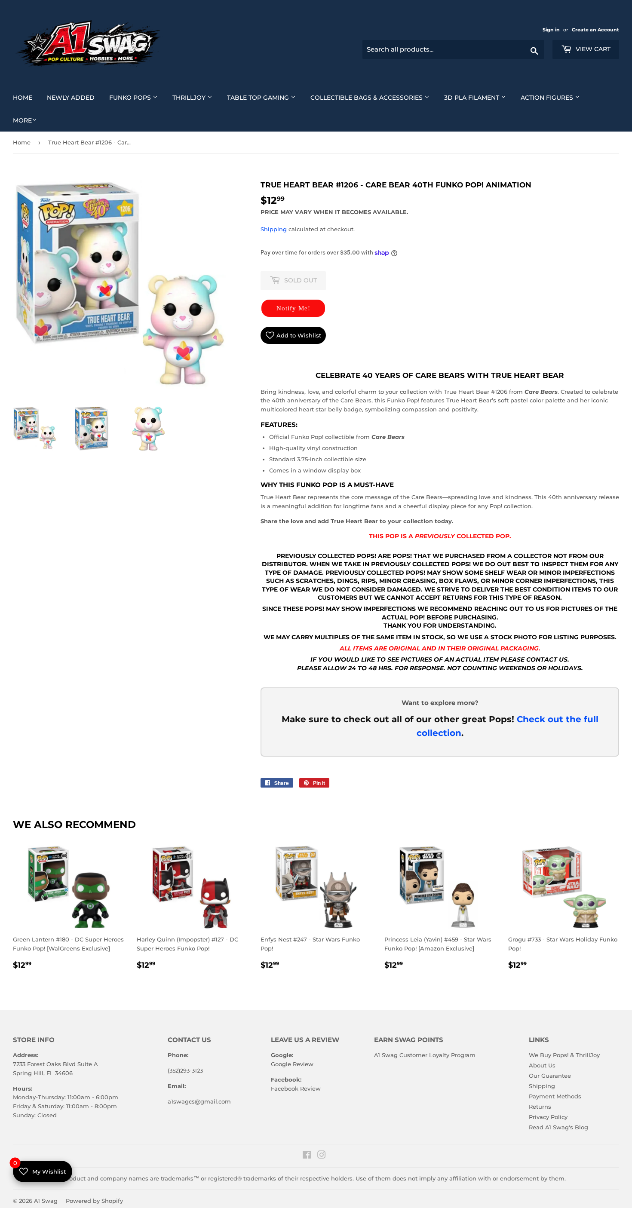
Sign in (552, 30)
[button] (293, 308)
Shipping (274, 229)
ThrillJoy (195, 97)
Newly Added (74, 97)
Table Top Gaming (264, 97)
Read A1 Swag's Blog (558, 1127)
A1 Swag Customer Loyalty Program (425, 1055)
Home (26, 97)
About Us (542, 1065)
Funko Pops (136, 97)
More (22, 120)
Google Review (292, 1064)
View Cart (592, 49)
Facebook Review (296, 1088)
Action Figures (553, 97)
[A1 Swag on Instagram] (321, 1156)
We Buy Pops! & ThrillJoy (564, 1055)
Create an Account (595, 30)
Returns (540, 1106)
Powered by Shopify (94, 1200)
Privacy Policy (548, 1116)
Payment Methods (555, 1096)
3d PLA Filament (478, 97)
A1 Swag (46, 1200)
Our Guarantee (550, 1075)
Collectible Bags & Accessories (373, 97)
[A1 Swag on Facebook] (306, 1156)
